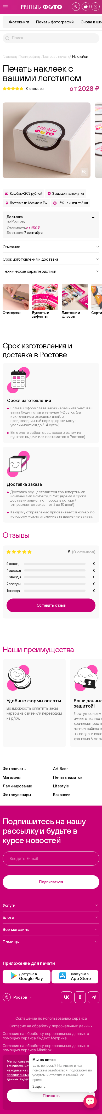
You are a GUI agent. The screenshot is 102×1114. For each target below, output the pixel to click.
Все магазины (16, 929)
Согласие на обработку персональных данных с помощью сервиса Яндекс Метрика (46, 1036)
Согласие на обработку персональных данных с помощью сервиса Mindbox (46, 1048)
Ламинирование (17, 786)
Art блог (60, 768)
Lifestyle (61, 786)
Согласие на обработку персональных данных (51, 1026)
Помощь (11, 941)
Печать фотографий (54, 22)
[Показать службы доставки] (93, 218)
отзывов (35, 88)
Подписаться (51, 882)
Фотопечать (14, 768)
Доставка (16, 219)
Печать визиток (67, 777)
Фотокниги (19, 22)
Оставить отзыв (51, 605)
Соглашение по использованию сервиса (51, 1018)
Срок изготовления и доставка (30, 259)
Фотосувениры (17, 794)
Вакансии (61, 794)
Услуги (9, 905)
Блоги (8, 917)
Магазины (11, 777)
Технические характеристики (29, 271)
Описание (11, 246)
